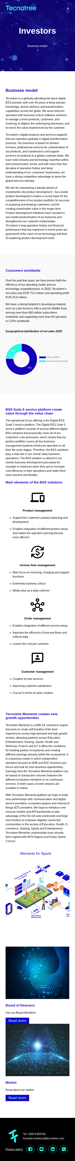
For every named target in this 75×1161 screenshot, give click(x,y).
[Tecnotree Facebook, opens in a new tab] (30, 1149)
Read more (17, 1021)
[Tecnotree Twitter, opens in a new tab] (63, 1149)
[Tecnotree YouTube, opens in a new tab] (41, 1149)
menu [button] (68, 8)
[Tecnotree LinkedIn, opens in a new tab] (52, 1149)
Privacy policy (14, 1149)
